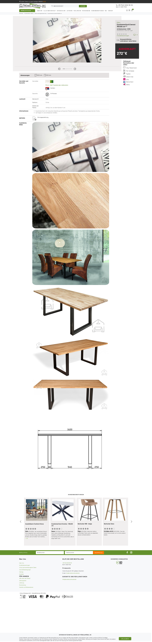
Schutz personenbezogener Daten (27, 568)
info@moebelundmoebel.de (73, 573)
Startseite (21, 13)
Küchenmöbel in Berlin (28, 13)
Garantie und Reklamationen (26, 587)
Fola (118, 22)
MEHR (44, 2)
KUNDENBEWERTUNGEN (97, 10)
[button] (59, 69)
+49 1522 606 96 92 (125, 5)
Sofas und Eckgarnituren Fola (40, 13)
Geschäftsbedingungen (25, 570)
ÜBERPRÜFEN (98, 552)
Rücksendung (22, 585)
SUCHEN (83, 6)
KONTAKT (110, 10)
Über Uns (21, 563)
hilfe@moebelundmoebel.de (69, 579)
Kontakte (21, 574)
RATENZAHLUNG (61, 10)
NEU (106, 10)
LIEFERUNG (70, 10)
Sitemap (21, 572)
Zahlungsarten (22, 581)
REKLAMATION (77, 10)
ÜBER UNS (39, 10)
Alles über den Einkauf (24, 578)
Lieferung (21, 583)
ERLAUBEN (125, 639)
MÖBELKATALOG (26, 11)
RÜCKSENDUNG (86, 10)
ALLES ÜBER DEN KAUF (50, 10)
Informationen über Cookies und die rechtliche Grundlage (93, 638)
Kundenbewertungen (24, 565)
